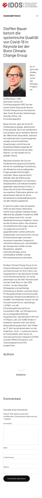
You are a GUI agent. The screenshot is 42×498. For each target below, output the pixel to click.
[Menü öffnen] (37, 16)
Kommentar (7, 423)
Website (6, 467)
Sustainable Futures (11, 16)
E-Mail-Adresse (8, 457)
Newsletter (21, 374)
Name (5, 448)
